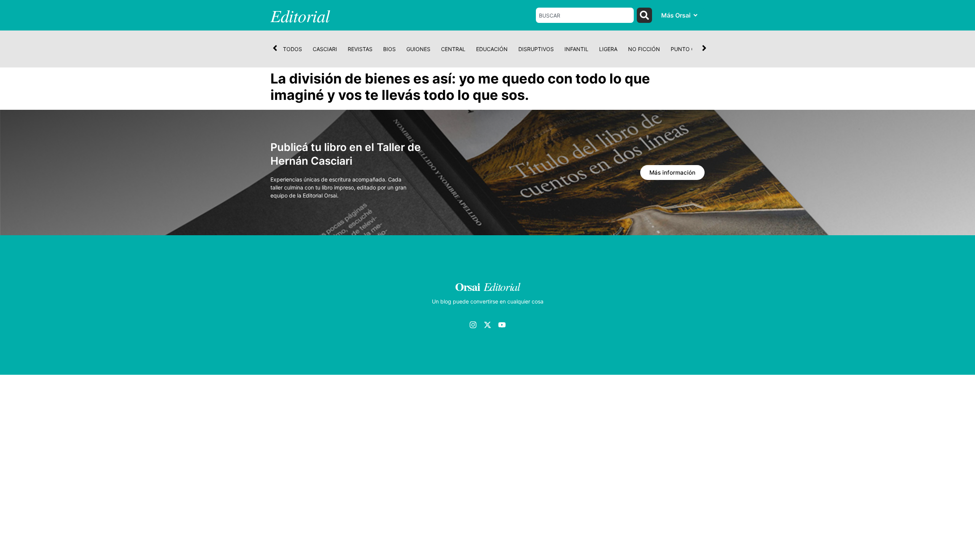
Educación (492, 49)
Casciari (325, 49)
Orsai (467, 286)
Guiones (418, 49)
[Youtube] (502, 325)
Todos (292, 49)
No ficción (644, 49)
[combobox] (585, 15)
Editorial (299, 15)
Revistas (360, 49)
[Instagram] (473, 325)
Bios (389, 49)
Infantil (576, 49)
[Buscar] (644, 15)
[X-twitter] (487, 325)
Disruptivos (536, 49)
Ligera (608, 49)
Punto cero (688, 49)
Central (453, 49)
